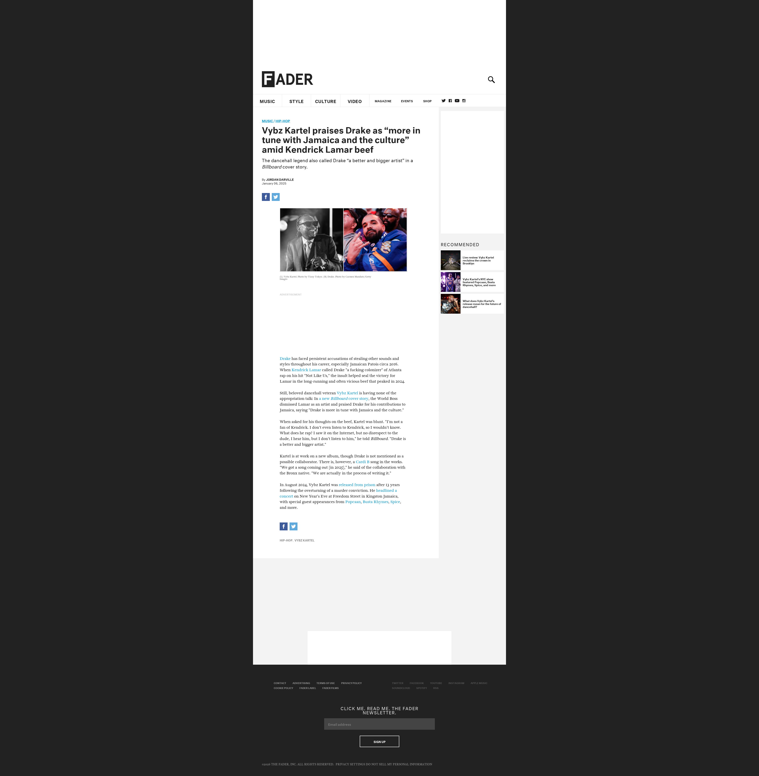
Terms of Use (325, 683)
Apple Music (479, 683)
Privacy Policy (351, 683)
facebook (450, 100)
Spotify (421, 688)
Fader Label (307, 688)
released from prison (357, 485)
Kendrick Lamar (306, 370)
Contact (280, 683)
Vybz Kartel (347, 393)
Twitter (444, 100)
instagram (463, 100)
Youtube (436, 683)
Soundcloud (401, 688)
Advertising (301, 683)
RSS (436, 688)
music (267, 120)
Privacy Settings (350, 764)
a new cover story (343, 398)
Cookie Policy (283, 688)
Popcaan (353, 502)
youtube (457, 100)
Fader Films (330, 688)
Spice (395, 502)
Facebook (417, 683)
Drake (285, 358)
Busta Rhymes (375, 502)
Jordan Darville (280, 179)
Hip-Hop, (286, 539)
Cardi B (362, 462)
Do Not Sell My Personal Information (399, 764)
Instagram (456, 683)
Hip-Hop (283, 120)
